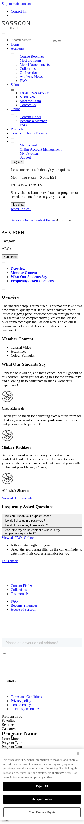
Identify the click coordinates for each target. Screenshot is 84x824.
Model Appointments (35, 64)
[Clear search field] (55, 41)
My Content (28, 145)
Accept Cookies (42, 799)
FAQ (23, 81)
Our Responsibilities (25, 709)
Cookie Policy (21, 705)
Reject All (42, 786)
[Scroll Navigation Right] (3, 289)
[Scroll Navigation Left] (3, 262)
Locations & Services (35, 93)
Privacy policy (21, 701)
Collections (28, 68)
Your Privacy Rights (42, 812)
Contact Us (19, 11)
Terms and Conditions (26, 697)
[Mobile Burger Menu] (3, 33)
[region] (42, 784)
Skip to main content (16, 4)
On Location (29, 72)
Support (25, 157)
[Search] (59, 41)
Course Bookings (32, 56)
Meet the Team (30, 60)
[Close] (78, 753)
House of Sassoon (23, 609)
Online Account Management (40, 149)
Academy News (31, 77)
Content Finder (30, 117)
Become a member (24, 605)
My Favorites (29, 153)
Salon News (28, 97)
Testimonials (19, 594)
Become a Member (33, 121)
